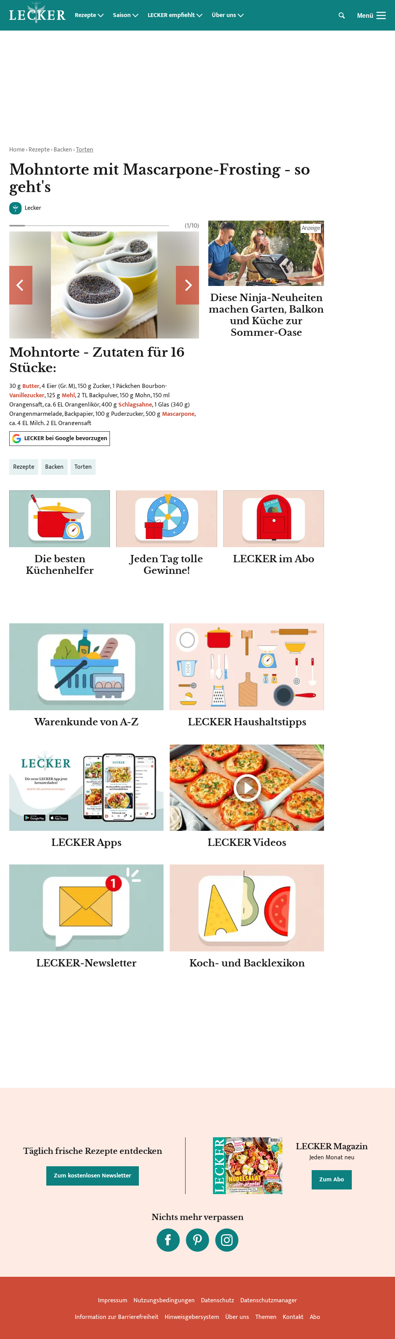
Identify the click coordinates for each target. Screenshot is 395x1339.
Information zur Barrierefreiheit (117, 1317)
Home (17, 150)
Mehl (68, 395)
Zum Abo (331, 1179)
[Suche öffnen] (342, 15)
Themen (266, 1317)
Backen (63, 150)
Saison (122, 15)
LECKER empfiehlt (171, 15)
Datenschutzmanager (268, 1300)
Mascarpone (178, 414)
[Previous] (20, 285)
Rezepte (85, 15)
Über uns (224, 15)
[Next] (187, 285)
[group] (104, 323)
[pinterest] (197, 1240)
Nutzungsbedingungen (164, 1300)
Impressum (112, 1300)
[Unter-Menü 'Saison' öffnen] (135, 15)
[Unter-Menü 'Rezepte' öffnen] (101, 15)
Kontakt (293, 1317)
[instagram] (226, 1240)
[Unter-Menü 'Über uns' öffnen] (241, 15)
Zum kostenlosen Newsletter (92, 1176)
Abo (315, 1317)
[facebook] (168, 1240)
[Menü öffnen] (381, 15)
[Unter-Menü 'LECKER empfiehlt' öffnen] (199, 15)
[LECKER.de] (37, 15)
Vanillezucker (26, 395)
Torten (84, 150)
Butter (30, 386)
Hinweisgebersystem (192, 1317)
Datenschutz (217, 1300)
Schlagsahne (135, 405)
